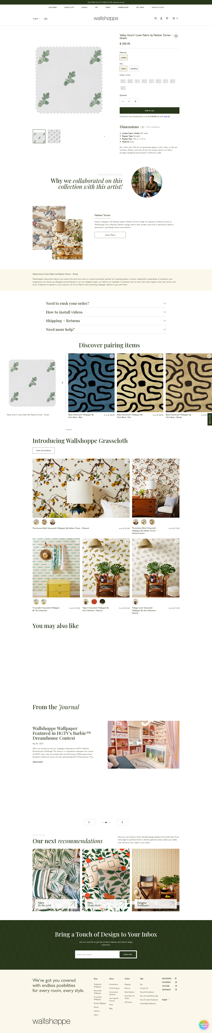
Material (123, 52)
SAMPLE (134, 68)
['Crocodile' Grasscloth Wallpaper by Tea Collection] (36, 601)
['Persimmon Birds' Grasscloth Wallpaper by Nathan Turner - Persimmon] (44, 522)
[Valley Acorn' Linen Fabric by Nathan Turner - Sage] (123, 88)
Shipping (127, 984)
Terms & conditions (147, 992)
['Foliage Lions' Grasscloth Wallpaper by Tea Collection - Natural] (135, 601)
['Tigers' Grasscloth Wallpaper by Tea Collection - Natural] (86, 601)
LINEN (123, 57)
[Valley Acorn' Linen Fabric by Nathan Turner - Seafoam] (172, 81)
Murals (96, 1007)
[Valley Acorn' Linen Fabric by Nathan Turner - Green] (158, 81)
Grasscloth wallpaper (97, 998)
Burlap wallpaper (100, 1003)
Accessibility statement (148, 1003)
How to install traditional (149, 999)
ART (96, 7)
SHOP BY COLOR (158, 7)
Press (111, 1004)
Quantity (123, 95)
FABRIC (108, 7)
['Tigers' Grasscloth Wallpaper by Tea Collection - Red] (94, 601)
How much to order (130, 996)
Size (121, 63)
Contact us (144, 988)
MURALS (84, 7)
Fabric (96, 1014)
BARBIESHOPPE (123, 7)
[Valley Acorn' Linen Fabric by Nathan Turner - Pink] (151, 81)
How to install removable (149, 995)
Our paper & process (113, 999)
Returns (127, 988)
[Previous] (89, 822)
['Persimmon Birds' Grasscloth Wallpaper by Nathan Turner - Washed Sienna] (52, 522)
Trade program (114, 988)
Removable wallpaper (97, 991)
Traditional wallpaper (97, 985)
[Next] (122, 822)
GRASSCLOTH (69, 7)
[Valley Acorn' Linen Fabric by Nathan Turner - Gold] (165, 81)
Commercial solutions (113, 993)
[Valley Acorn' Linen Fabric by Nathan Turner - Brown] (130, 81)
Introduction (113, 984)
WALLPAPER (52, 7)
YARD (123, 68)
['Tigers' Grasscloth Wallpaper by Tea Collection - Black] (102, 601)
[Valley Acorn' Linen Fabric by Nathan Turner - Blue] (123, 81)
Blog (110, 1008)
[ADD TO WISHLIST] (176, 36)
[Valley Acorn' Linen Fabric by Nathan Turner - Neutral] (137, 81)
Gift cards (128, 1002)
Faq (141, 984)
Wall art (97, 1011)
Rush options (129, 992)
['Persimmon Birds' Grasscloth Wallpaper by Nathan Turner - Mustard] (36, 522)
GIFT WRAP (140, 7)
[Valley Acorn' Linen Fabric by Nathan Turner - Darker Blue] (144, 81)
